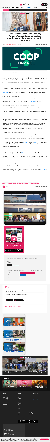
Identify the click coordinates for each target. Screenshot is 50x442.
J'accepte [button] (44, 439)
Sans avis (9, 262)
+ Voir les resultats (16, 265)
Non (8, 261)
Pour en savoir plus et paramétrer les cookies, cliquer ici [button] (27, 440)
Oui (8, 260)
